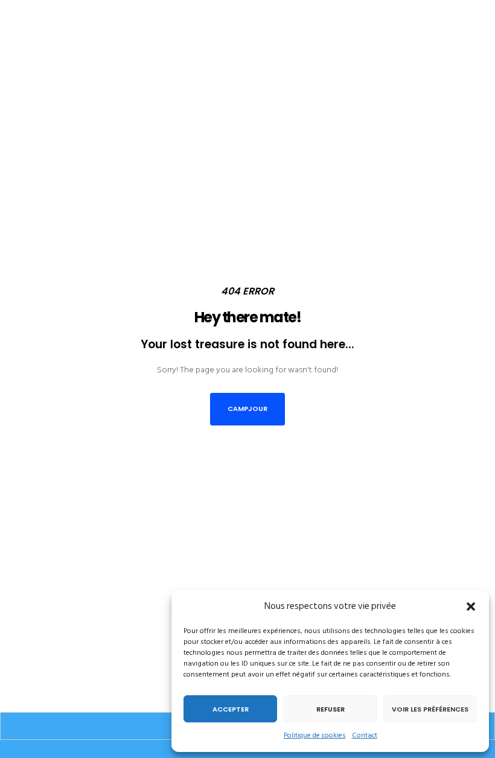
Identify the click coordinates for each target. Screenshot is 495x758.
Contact (364, 735)
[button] (471, 606)
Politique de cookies (315, 735)
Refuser (330, 709)
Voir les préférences (430, 709)
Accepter (230, 709)
